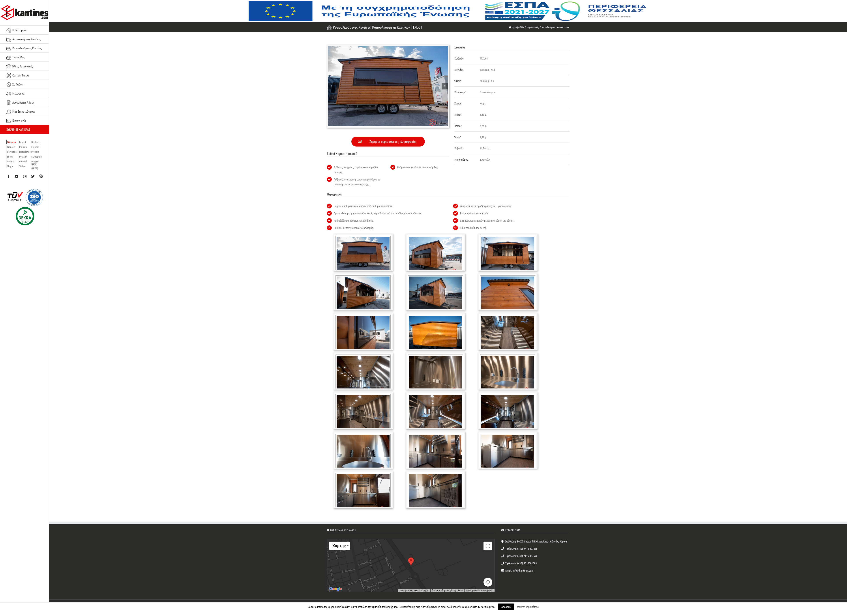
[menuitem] (24, 30)
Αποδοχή (506, 607)
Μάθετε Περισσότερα (528, 607)
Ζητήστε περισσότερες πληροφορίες (393, 141)
